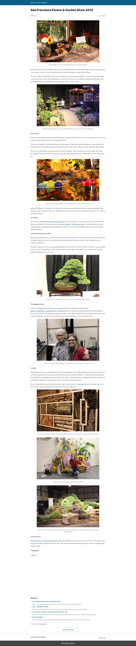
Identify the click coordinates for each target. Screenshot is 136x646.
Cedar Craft (47, 227)
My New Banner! (37, 617)
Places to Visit (42, 624)
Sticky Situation (65, 224)
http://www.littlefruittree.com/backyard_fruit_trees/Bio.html (48, 311)
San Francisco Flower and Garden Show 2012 (46, 601)
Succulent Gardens (79, 224)
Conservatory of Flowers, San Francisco (49, 612)
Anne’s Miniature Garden (40, 607)
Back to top (102, 638)
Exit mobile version (68, 643)
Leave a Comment (68, 629)
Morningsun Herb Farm (57, 222)
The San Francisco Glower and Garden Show (44, 541)
